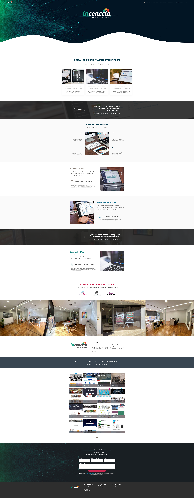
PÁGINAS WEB (148, 2)
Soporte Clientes (115, 486)
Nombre (80, 458)
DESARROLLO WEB (163, 2)
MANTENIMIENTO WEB (171, 2)
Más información (74, 76)
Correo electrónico (95, 458)
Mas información (121, 76)
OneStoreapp (114, 488)
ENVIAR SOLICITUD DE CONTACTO (97, 470)
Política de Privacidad (90, 473)
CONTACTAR (187, 2)
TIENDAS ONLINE (155, 2)
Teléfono (106, 458)
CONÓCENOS (181, 2)
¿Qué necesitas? (82, 463)
